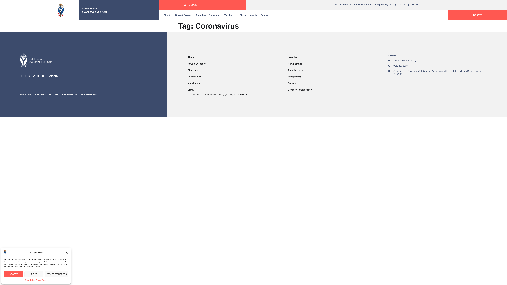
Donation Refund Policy (300, 90)
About (167, 15)
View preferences (56, 274)
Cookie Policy (30, 280)
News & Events (183, 15)
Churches (201, 15)
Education (213, 15)
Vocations (229, 15)
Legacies (253, 15)
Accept (14, 274)
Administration (361, 4)
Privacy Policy (41, 280)
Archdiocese (341, 4)
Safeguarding (381, 4)
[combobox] (202, 5)
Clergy (243, 15)
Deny (34, 274)
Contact (265, 15)
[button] (66, 252)
